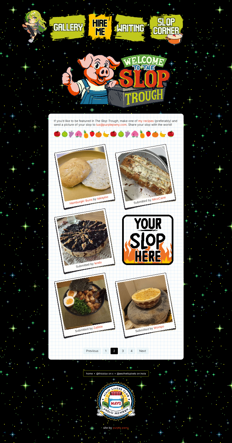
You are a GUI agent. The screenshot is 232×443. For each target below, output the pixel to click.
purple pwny (121, 427)
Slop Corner (166, 27)
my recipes (146, 121)
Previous (92, 351)
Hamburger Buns (81, 201)
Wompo (158, 327)
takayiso (102, 197)
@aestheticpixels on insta (131, 373)
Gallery (67, 27)
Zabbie (98, 327)
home (89, 373)
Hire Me (100, 27)
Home (34, 26)
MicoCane (159, 198)
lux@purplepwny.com (111, 124)
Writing (130, 28)
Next (142, 351)
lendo (98, 262)
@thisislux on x (104, 373)
